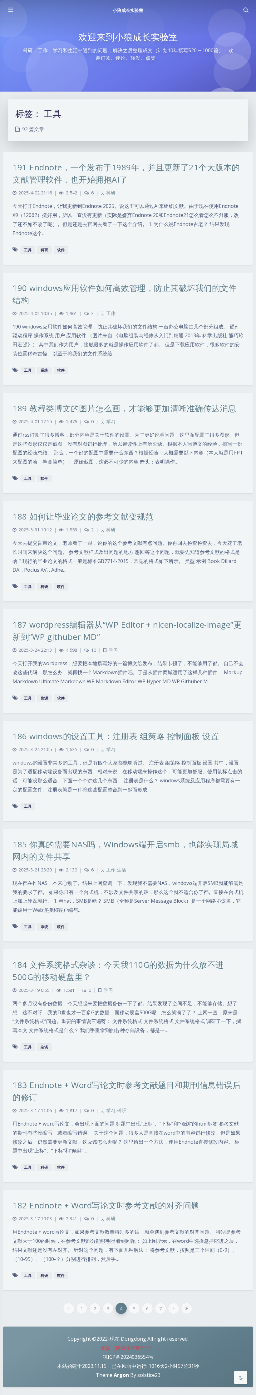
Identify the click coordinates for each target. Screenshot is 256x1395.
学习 (111, 421)
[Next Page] (173, 1308)
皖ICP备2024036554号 (128, 1356)
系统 (44, 370)
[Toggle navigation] (246, 10)
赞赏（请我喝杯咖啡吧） (128, 1347)
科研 (111, 193)
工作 (111, 313)
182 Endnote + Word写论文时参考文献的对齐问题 (105, 1205)
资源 (44, 698)
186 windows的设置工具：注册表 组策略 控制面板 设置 (115, 736)
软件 (61, 250)
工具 (28, 250)
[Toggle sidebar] (10, 10)
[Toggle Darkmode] (240, 1377)
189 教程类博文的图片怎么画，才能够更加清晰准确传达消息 (124, 408)
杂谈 (44, 1047)
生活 (121, 870)
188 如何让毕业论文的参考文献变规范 (83, 516)
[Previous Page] (68, 1308)
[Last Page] (186, 1308)
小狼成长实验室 (128, 10)
